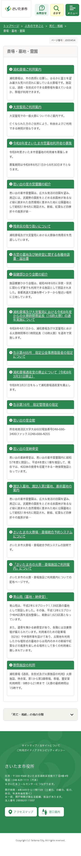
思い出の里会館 (24, 420)
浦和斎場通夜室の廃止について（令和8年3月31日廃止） (42, 374)
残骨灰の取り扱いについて (32, 226)
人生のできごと (34, 26)
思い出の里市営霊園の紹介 (32, 184)
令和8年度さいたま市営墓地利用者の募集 (42, 143)
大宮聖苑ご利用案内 (27, 107)
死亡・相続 (56, 26)
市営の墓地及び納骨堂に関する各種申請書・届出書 (41, 256)
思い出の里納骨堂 (25, 448)
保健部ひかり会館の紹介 (30, 274)
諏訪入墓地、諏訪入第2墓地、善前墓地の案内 (42, 488)
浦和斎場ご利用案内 (27, 69)
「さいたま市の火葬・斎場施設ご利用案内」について (41, 566)
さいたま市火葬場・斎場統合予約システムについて (42, 534)
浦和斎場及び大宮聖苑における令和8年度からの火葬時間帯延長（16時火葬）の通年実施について (42, 315)
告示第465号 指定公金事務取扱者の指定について (43, 354)
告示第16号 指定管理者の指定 (35, 404)
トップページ (11, 26)
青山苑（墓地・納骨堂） (30, 596)
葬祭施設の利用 (24, 665)
